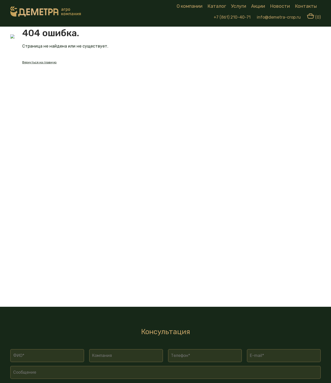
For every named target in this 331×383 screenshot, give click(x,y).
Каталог (216, 6)
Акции (258, 6)
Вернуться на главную (39, 62)
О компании (189, 6)
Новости (280, 6)
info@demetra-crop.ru (279, 17)
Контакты (306, 6)
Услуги (238, 6)
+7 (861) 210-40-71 (232, 17)
